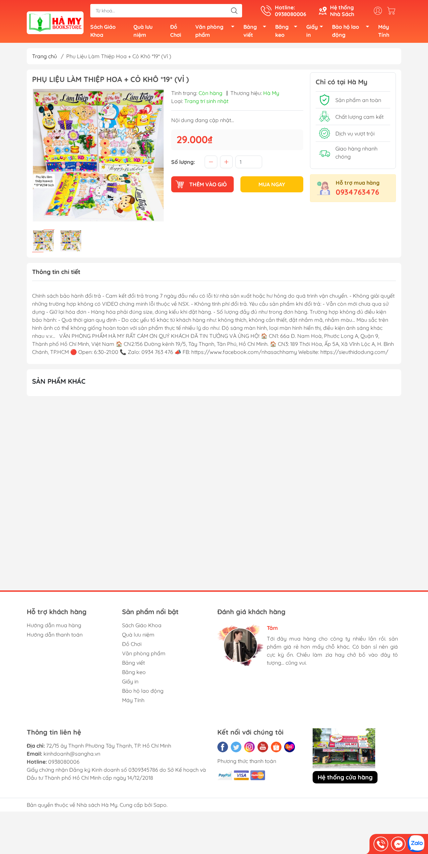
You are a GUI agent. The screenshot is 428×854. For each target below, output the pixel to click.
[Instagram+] (249, 747)
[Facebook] (222, 747)
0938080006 (64, 761)
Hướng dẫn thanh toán (55, 634)
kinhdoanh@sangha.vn (71, 753)
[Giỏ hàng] (393, 10)
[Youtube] (262, 747)
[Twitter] (236, 747)
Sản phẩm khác (59, 381)
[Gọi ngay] (380, 844)
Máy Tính (383, 30)
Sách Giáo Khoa (103, 30)
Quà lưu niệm (142, 30)
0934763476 (357, 192)
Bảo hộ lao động (345, 30)
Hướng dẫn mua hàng (54, 625)
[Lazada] (289, 747)
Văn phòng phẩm (209, 30)
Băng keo (282, 30)
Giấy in (312, 30)
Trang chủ (44, 56)
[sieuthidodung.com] (55, 22)
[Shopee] (276, 747)
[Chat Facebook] (398, 844)
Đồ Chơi (175, 30)
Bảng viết (250, 30)
